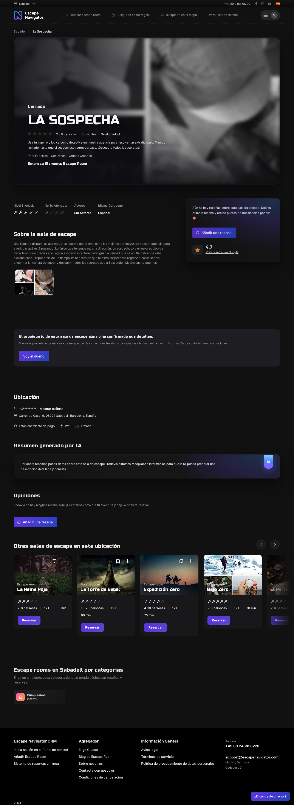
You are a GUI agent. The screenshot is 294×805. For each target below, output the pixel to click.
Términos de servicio (157, 757)
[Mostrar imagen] (34, 282)
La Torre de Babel (100, 589)
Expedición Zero (162, 589)
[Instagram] (263, 4)
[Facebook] (256, 4)
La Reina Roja (32, 589)
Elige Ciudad (88, 750)
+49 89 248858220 (237, 3)
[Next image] (275, 544)
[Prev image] (261, 544)
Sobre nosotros (91, 763)
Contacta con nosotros (97, 770)
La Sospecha (42, 31)
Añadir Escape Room (30, 757)
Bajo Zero (218, 589)
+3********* (27, 408)
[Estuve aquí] (64, 561)
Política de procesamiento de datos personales (178, 763)
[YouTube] (269, 4)
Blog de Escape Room (95, 757)
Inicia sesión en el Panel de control (41, 750)
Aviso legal (149, 750)
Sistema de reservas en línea (36, 763)
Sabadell (20, 31)
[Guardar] (54, 561)
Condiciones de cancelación (101, 777)
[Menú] (270, 15)
